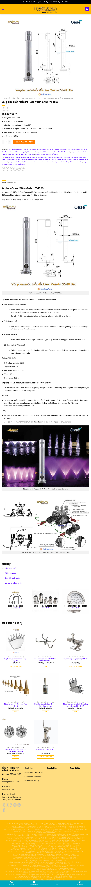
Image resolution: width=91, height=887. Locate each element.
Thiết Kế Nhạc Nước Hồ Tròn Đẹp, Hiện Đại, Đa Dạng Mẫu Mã (45, 867)
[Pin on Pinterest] (19, 169)
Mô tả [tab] (4, 182)
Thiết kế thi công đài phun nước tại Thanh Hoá (24, 837)
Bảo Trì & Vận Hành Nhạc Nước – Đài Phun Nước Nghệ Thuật (45, 873)
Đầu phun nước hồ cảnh (13, 160)
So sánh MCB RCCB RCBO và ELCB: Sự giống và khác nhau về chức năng (32, 828)
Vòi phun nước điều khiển (79, 152)
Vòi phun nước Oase (19, 164)
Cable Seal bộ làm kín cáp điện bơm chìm (26, 843)
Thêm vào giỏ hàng (24, 142)
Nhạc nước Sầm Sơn (74, 848)
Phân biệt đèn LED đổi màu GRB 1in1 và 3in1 (63, 836)
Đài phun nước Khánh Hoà (45, 832)
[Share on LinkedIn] (22, 169)
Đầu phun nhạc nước (63, 157)
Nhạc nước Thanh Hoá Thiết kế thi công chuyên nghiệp (64, 837)
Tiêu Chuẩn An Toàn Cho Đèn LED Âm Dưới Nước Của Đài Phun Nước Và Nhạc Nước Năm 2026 (45, 854)
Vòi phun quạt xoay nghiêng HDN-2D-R (75, 660)
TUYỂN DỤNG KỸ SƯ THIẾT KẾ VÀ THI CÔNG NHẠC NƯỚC (26, 865)
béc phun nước (9, 157)
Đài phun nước (36, 157)
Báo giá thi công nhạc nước (69, 845)
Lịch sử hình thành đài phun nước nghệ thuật (67, 874)
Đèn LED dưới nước (12, 578)
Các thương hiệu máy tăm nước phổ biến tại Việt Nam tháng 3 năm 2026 (36, 862)
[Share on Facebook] (7, 169)
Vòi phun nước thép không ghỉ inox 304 (58, 98)
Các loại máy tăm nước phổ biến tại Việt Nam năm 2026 (45, 860)
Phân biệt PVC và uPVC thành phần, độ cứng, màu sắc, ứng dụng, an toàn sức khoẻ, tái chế (37, 834)
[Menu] (3, 9)
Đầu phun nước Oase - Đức (52, 152)
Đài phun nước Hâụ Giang (39, 823)
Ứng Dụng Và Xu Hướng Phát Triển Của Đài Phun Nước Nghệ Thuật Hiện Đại (45, 876)
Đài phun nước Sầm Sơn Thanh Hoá (64, 846)
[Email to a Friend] (15, 169)
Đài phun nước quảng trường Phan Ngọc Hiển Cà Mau (62, 839)
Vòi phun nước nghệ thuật (31, 98)
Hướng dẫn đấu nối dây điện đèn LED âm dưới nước (45, 879)
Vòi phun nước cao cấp (47, 162)
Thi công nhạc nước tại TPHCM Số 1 (68, 850)
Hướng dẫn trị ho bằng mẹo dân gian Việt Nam (23, 826)
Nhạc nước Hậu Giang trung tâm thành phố (66, 823)
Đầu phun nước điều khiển (79, 150)
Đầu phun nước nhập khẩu (29, 160)
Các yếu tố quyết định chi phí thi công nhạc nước (65, 865)
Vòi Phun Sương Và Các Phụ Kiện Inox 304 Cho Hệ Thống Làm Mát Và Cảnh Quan (45, 870)
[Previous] (2, 601)
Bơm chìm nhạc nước (13, 583)
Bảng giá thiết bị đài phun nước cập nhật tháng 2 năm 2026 (31, 850)
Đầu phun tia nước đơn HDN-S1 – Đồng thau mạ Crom (45, 705)
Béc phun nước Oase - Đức (62, 150)
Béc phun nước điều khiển (45, 150)
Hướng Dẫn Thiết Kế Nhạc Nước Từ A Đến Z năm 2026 (45, 853)
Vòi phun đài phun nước (74, 160)
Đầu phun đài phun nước (49, 157)
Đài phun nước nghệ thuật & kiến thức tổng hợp (68, 871)
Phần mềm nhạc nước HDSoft (18, 823)
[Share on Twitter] (11, 169)
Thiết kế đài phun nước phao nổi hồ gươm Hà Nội (32, 846)
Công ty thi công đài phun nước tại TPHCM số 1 (26, 851)
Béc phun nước (31, 150)
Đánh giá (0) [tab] (11, 182)
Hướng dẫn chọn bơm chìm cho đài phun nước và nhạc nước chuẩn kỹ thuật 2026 (45, 857)
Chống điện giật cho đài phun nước (72, 828)
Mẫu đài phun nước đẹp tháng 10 (45, 845)
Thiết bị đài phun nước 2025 (21, 845)
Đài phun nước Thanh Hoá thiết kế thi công (24, 839)
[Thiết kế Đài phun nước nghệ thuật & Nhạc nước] (45, 8)
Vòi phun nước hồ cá (76, 162)
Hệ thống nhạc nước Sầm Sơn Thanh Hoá (25, 848)
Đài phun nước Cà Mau (71, 831)
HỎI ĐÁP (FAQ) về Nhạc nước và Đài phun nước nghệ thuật (27, 874)
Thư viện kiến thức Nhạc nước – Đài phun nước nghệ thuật (26, 871)
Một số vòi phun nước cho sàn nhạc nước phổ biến (64, 851)
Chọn (45, 666)
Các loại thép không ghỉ (73, 862)
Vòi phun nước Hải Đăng (61, 162)
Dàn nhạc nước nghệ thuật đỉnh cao (48, 831)
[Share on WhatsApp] (3, 169)
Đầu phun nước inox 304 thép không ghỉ (14, 152)
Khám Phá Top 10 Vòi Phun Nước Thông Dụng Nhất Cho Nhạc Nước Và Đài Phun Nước (45, 868)
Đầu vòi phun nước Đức (59, 160)
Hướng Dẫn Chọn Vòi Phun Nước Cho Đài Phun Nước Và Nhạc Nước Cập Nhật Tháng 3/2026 (45, 856)
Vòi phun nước (65, 152)
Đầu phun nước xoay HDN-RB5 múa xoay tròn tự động (45, 660)
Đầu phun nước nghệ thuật (35, 152)
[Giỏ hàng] (87, 9)
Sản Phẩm (15, 98)
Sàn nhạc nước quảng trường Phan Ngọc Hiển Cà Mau (26, 840)
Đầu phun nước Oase (44, 160)
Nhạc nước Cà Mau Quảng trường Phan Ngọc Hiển (66, 840)
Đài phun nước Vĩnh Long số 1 (28, 825)
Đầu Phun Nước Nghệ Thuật (17, 150)
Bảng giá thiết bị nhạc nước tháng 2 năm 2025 (57, 825)
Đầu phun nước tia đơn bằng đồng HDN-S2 (15, 705)
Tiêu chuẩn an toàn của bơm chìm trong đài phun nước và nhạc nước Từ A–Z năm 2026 (45, 859)
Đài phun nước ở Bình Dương (22, 831)
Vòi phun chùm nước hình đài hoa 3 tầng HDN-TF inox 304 (15, 750)
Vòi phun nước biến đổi (16, 162)
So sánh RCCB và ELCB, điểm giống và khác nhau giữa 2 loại (63, 826)
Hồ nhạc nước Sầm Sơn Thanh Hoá (53, 848)
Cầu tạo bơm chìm (73, 843)
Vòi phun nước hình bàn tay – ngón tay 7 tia (15, 660)
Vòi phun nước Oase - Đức (26, 154)
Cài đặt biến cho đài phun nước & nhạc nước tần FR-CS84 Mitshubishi (45, 864)
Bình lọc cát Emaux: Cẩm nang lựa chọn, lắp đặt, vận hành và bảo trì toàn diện (45, 877)
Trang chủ (6, 98)
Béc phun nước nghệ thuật (23, 157)
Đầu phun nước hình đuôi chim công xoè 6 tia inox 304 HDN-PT (75, 705)
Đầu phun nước (11, 568)
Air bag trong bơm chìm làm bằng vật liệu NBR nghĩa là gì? (55, 842)
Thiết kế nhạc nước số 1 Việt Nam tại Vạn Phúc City (67, 829)
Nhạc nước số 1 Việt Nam (22, 842)
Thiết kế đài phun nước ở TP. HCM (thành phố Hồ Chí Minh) (26, 829)
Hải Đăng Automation (80, 834)
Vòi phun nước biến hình (31, 162)
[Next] (89, 601)
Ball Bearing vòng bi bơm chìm (53, 843)
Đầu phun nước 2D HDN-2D (45, 749)
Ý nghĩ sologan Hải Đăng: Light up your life (29, 836)
